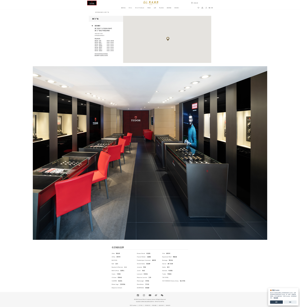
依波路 (143, 253)
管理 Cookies (133, 305)
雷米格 (167, 260)
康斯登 (146, 260)
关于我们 (141, 305)
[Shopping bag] (202, 7)
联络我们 (176, 8)
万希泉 (143, 281)
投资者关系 (147, 305)
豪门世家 (167, 264)
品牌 (155, 8)
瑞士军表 (173, 281)
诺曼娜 (143, 288)
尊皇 (141, 267)
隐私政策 (168, 305)
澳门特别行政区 (99, 12)
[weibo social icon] (156, 295)
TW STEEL (165, 277)
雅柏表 (116, 253)
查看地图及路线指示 (99, 35)
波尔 (115, 264)
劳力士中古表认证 (139, 8)
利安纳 (142, 274)
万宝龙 (143, 284)
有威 (141, 270)
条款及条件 (161, 305)
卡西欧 (116, 274)
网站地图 (154, 305)
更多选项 (276, 297)
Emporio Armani (117, 288)
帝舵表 (149, 8)
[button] (162, 295)
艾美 (144, 277)
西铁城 (117, 277)
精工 (166, 267)
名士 (119, 267)
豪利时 (166, 253)
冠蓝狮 (143, 264)
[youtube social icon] (150, 295)
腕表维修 (169, 8)
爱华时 (116, 257)
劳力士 (130, 8)
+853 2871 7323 (99, 33)
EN (212, 7)
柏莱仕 (118, 270)
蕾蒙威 (169, 257)
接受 (276, 302)
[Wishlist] (198, 7)
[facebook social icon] (138, 295)
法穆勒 (144, 257)
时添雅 (167, 270)
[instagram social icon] (144, 295)
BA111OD (114, 260)
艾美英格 (118, 284)
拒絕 (290, 302)
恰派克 (117, 281)
